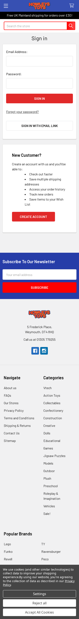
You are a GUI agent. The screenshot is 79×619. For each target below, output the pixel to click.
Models (48, 463)
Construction (52, 418)
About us (10, 388)
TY (43, 544)
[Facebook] (35, 351)
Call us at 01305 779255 (40, 339)
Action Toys (51, 395)
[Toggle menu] (6, 6)
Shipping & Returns (17, 425)
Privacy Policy (14, 410)
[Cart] (72, 5)
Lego (7, 544)
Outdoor (49, 471)
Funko (8, 551)
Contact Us (12, 433)
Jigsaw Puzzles (54, 456)
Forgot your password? (22, 112)
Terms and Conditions (19, 418)
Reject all (39, 603)
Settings (39, 594)
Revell (8, 559)
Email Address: (17, 52)
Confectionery (53, 410)
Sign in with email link (39, 126)
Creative (49, 425)
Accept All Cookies (39, 612)
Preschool (50, 486)
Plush (47, 478)
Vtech (47, 388)
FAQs (7, 395)
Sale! (47, 513)
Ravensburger (51, 551)
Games (48, 448)
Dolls (46, 433)
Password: (14, 74)
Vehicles (49, 506)
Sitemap (10, 441)
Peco (45, 559)
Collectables (51, 403)
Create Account (33, 217)
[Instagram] (44, 351)
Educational (51, 441)
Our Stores (11, 403)
